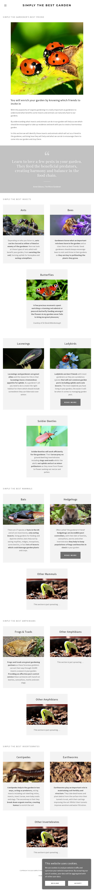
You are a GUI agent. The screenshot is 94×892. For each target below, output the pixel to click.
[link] (47, 5)
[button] (9, 5)
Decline (55, 883)
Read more (70, 555)
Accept (78, 883)
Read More (70, 402)
